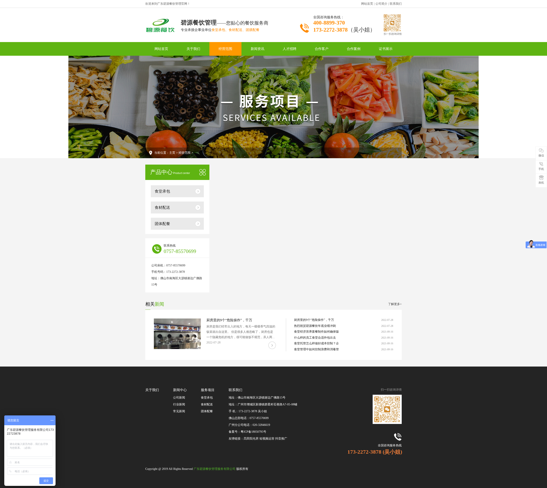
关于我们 (193, 49)
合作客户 (321, 49)
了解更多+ (395, 304)
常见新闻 (179, 411)
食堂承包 (162, 191)
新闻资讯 (257, 49)
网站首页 (161, 49)
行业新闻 (179, 404)
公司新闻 (179, 397)
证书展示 (386, 49)
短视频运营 (267, 438)
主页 (172, 152)
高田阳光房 (251, 438)
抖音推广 (281, 438)
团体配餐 (162, 224)
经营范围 (225, 49)
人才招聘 (289, 49)
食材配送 (162, 207)
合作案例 (353, 49)
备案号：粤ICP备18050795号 (247, 431)
